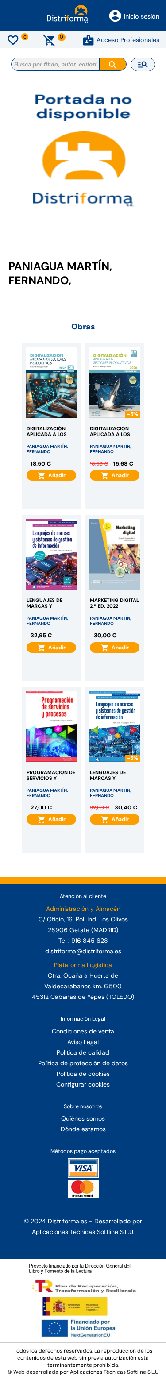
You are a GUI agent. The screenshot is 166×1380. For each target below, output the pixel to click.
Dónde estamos (83, 1129)
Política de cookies (83, 1074)
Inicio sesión (141, 16)
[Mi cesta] (49, 40)
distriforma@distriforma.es (83, 951)
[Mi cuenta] (88, 40)
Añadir (56, 475)
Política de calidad (83, 1052)
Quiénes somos (83, 1118)
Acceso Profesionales (128, 40)
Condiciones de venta (83, 1031)
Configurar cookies (83, 1084)
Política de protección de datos (83, 1063)
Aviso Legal (83, 1042)
